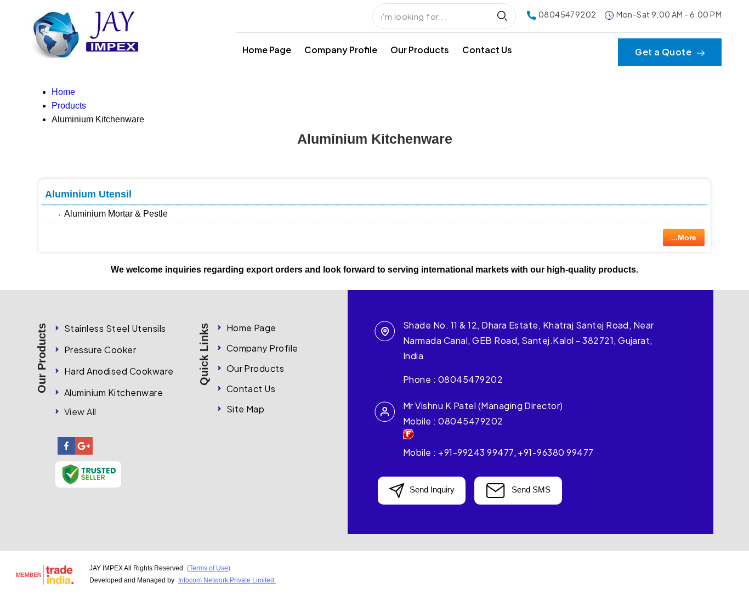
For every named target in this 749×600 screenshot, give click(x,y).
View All (80, 411)
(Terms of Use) (208, 568)
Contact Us (487, 49)
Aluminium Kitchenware (113, 392)
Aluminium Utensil (88, 194)
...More (683, 237)
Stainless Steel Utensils (115, 328)
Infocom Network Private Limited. (227, 580)
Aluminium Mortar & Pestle (116, 213)
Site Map (245, 409)
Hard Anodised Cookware (119, 371)
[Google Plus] (84, 453)
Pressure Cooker (100, 349)
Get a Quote (664, 52)
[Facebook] (66, 453)
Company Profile (340, 49)
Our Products (419, 49)
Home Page (266, 49)
